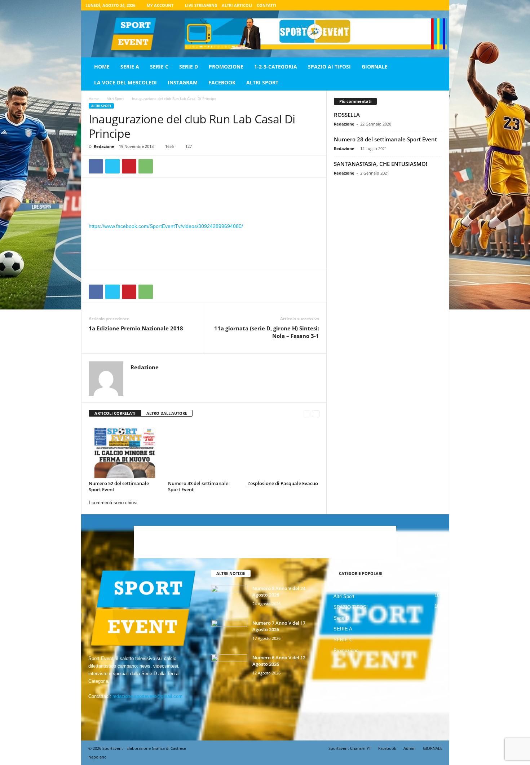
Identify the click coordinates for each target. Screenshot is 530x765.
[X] (428, 5)
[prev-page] (306, 413)
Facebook (221, 82)
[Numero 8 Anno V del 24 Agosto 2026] (229, 598)
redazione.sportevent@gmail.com (147, 696)
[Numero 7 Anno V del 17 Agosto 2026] (229, 633)
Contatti (266, 5)
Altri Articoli (237, 5)
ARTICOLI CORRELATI (115, 413)
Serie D (188, 66)
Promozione (226, 66)
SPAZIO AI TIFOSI (329, 66)
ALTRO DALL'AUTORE (166, 413)
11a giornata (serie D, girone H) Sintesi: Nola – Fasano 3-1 (266, 332)
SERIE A (129, 66)
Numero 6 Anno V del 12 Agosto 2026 (278, 660)
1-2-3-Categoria (275, 66)
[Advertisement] (204, 203)
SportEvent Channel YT (349, 748)
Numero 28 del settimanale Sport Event (385, 139)
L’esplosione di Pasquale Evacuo (282, 483)
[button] (438, 75)
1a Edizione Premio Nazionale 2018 (136, 328)
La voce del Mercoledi (125, 82)
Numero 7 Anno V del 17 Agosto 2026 (278, 626)
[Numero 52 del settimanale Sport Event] (125, 451)
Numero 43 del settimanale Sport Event (198, 486)
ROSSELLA (347, 114)
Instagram (183, 82)
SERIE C (159, 66)
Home (102, 66)
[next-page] (315, 413)
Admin (409, 748)
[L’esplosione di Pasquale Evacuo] (283, 451)
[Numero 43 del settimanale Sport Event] (204, 451)
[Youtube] (439, 5)
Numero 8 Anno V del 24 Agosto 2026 (278, 591)
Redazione (104, 146)
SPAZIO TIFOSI (351, 607)
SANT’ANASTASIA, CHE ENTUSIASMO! (380, 163)
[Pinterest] (129, 166)
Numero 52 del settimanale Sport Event (119, 486)
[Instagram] (417, 5)
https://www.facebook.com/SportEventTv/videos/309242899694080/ (166, 226)
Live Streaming (201, 5)
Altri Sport (262, 82)
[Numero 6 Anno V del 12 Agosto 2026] (229, 667)
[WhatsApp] (145, 166)
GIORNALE (375, 66)
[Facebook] (406, 5)
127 (188, 146)
